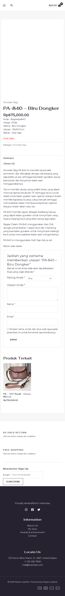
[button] (11, 5)
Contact (32, 535)
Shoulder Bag (10, 102)
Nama (11, 304)
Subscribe (13, 481)
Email (10, 316)
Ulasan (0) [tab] (9, 163)
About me (32, 525)
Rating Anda (16, 277)
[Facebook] (32, 509)
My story (32, 529)
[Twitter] (38, 509)
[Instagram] (26, 509)
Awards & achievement (32, 532)
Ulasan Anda (16, 285)
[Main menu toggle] (4, 5)
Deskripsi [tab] (8, 158)
